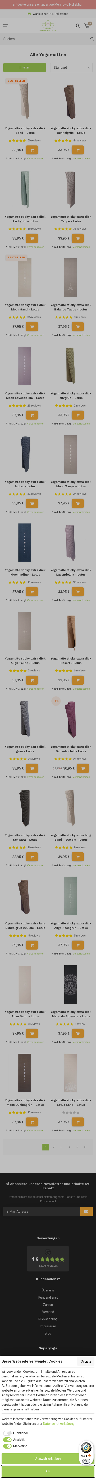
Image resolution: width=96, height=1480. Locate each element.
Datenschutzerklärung (59, 1423)
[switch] (86, 1461)
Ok (48, 1471)
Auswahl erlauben (48, 1458)
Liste (88, 1361)
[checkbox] (15, 1433)
